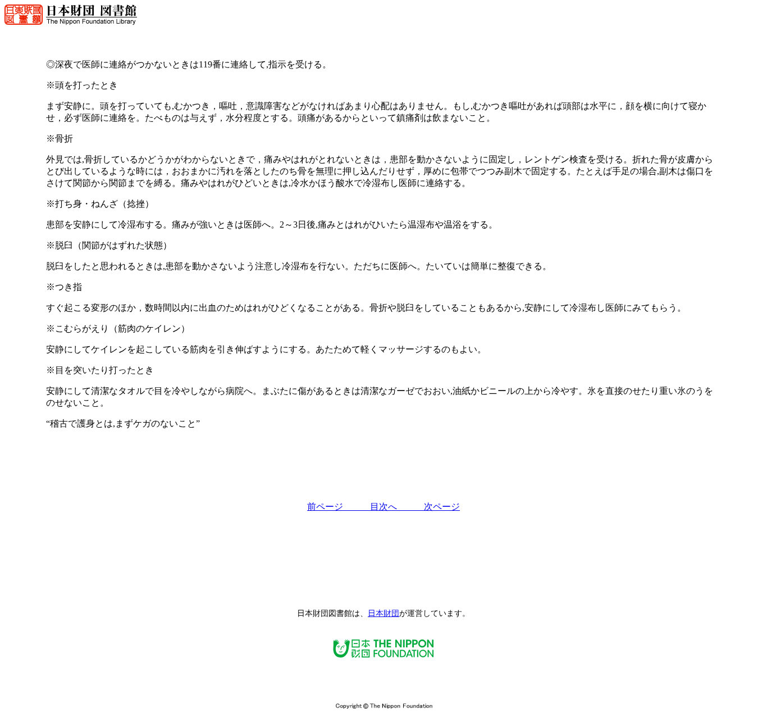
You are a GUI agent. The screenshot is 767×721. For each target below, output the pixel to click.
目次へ (397, 506)
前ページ (338, 506)
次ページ (442, 506)
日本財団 (383, 613)
